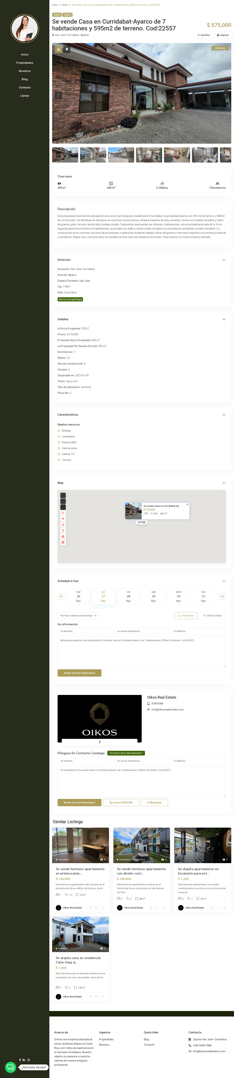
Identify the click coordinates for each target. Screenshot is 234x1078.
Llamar (24, 95)
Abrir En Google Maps (70, 299)
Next (222, 596)
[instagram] (28, 1060)
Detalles (63, 319)
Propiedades (24, 62)
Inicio (24, 54)
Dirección (64, 260)
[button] (10, 1067)
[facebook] (20, 1060)
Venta (57, 14)
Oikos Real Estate (161, 697)
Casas (64, 5)
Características (68, 414)
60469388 (157, 703)
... (104, 888)
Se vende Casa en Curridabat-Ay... (162, 506)
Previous (61, 596)
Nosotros (25, 71)
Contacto (25, 87)
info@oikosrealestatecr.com (168, 709)
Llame (122, 802)
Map (60, 483)
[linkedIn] (24, 1060)
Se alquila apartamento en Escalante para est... (198, 871)
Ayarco (85, 34)
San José (84, 280)
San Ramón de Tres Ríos (132, 859)
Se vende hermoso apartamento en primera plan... (80, 871)
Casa (54, 5)
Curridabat (63, 859)
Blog (25, 79)
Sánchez (62, 948)
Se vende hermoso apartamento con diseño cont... (141, 871)
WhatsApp (155, 802)
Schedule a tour (68, 581)
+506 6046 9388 (202, 1045)
